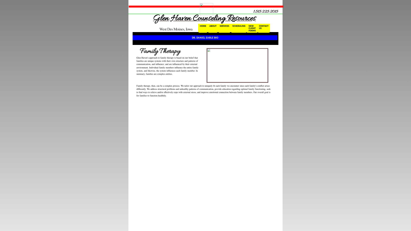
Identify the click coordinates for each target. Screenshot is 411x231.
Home (203, 26)
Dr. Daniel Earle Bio (205, 37)
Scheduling (238, 26)
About (212, 26)
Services (224, 26)
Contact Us (263, 27)
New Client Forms (252, 28)
